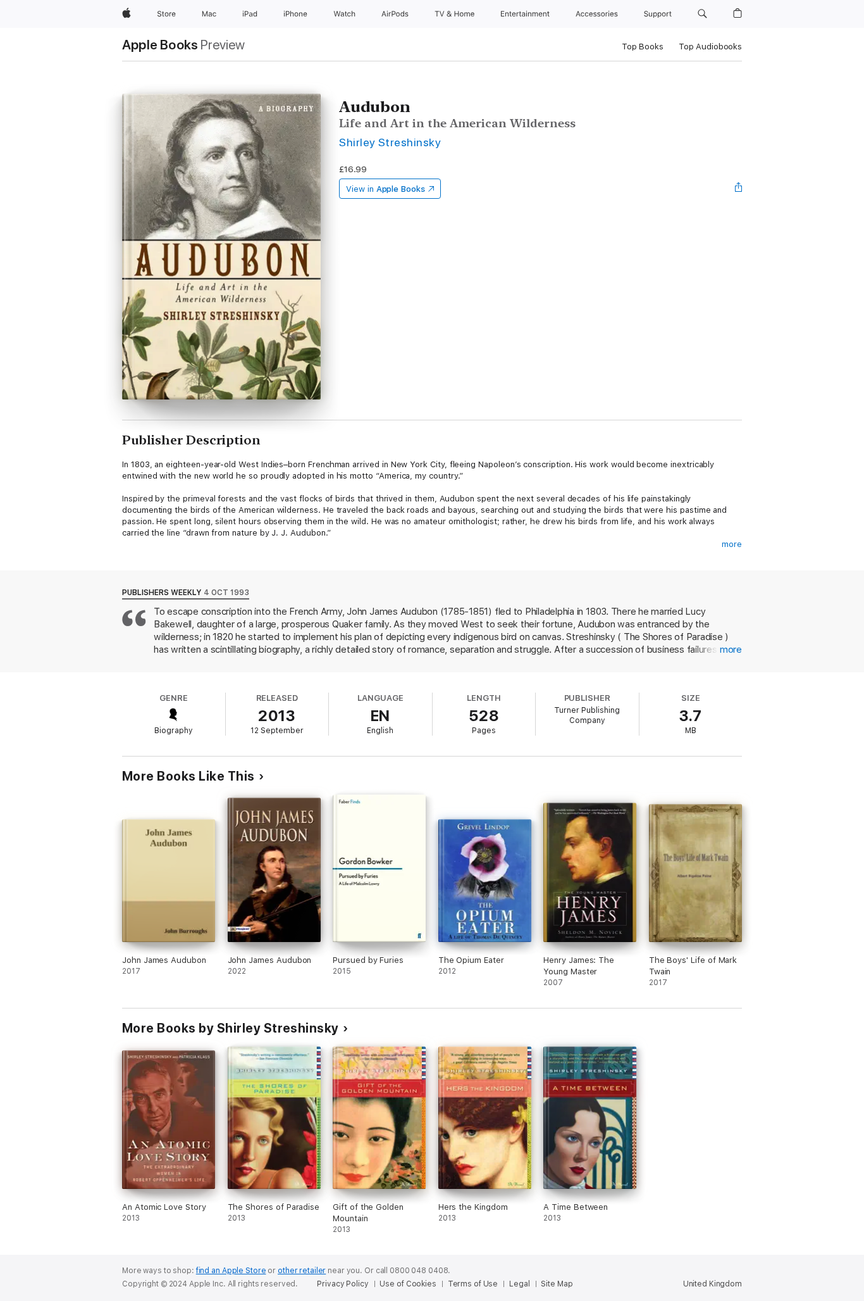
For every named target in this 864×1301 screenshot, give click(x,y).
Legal (519, 1283)
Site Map (556, 1283)
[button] (702, 14)
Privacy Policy (342, 1283)
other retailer (302, 1270)
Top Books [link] (642, 46)
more (732, 544)
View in (385, 189)
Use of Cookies (408, 1283)
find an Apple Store (231, 1270)
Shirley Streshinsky (390, 142)
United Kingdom (712, 1283)
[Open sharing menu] (739, 188)
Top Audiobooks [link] (710, 46)
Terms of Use (473, 1283)
